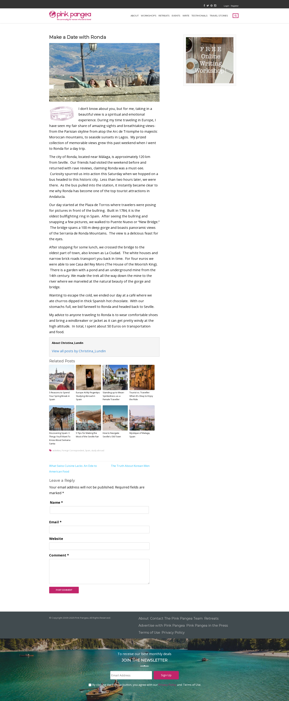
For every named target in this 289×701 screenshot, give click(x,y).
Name (56, 502)
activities (57, 450)
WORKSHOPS (148, 15)
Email (55, 522)
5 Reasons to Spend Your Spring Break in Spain (59, 396)
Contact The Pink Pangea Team (176, 618)
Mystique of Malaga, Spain (139, 434)
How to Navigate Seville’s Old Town (112, 434)
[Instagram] (215, 6)
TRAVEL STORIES (219, 15)
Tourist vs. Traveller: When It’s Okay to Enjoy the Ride (141, 396)
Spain (87, 450)
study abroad (97, 450)
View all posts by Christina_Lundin (79, 351)
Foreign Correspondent (73, 450)
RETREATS (164, 15)
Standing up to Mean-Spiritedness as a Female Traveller (113, 396)
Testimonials (199, 15)
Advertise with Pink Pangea (161, 625)
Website (56, 538)
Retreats (211, 618)
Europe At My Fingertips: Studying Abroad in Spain (88, 396)
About (135, 15)
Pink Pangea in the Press (207, 625)
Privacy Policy (173, 632)
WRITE (185, 15)
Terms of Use (149, 632)
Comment (59, 555)
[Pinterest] (211, 6)
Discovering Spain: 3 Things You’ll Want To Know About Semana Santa (59, 438)
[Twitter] (208, 6)
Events (176, 15)
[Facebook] (204, 6)
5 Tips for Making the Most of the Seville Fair (87, 434)
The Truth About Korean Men (130, 466)
